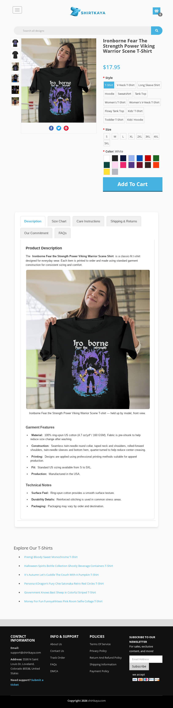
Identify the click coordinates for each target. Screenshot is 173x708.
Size (108, 129)
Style (109, 78)
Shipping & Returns (124, 221)
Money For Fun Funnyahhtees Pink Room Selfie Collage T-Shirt (63, 601)
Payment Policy (99, 671)
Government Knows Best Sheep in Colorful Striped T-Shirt (60, 592)
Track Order (57, 657)
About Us (56, 644)
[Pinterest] (66, 128)
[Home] (87, 11)
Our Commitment (36, 233)
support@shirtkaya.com (26, 652)
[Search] (156, 30)
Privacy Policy (98, 651)
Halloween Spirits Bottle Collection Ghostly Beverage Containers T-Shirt (68, 566)
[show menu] (17, 10)
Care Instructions (88, 221)
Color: (114, 151)
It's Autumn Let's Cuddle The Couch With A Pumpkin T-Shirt (61, 575)
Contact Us (57, 651)
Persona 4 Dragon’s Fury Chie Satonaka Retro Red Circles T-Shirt (64, 583)
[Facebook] (51, 128)
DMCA (54, 671)
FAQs (63, 233)
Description (32, 221)
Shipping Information (103, 664)
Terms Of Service (100, 644)
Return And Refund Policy (106, 657)
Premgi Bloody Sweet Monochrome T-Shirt (51, 557)
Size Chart (59, 221)
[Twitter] (58, 128)
